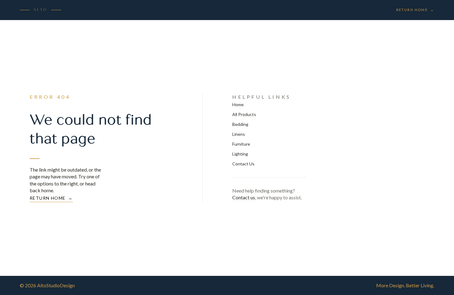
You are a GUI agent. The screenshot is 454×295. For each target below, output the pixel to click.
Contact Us (243, 163)
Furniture (241, 144)
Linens (238, 134)
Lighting (240, 153)
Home (238, 104)
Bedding (240, 124)
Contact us (243, 197)
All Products (244, 114)
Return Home (415, 10)
